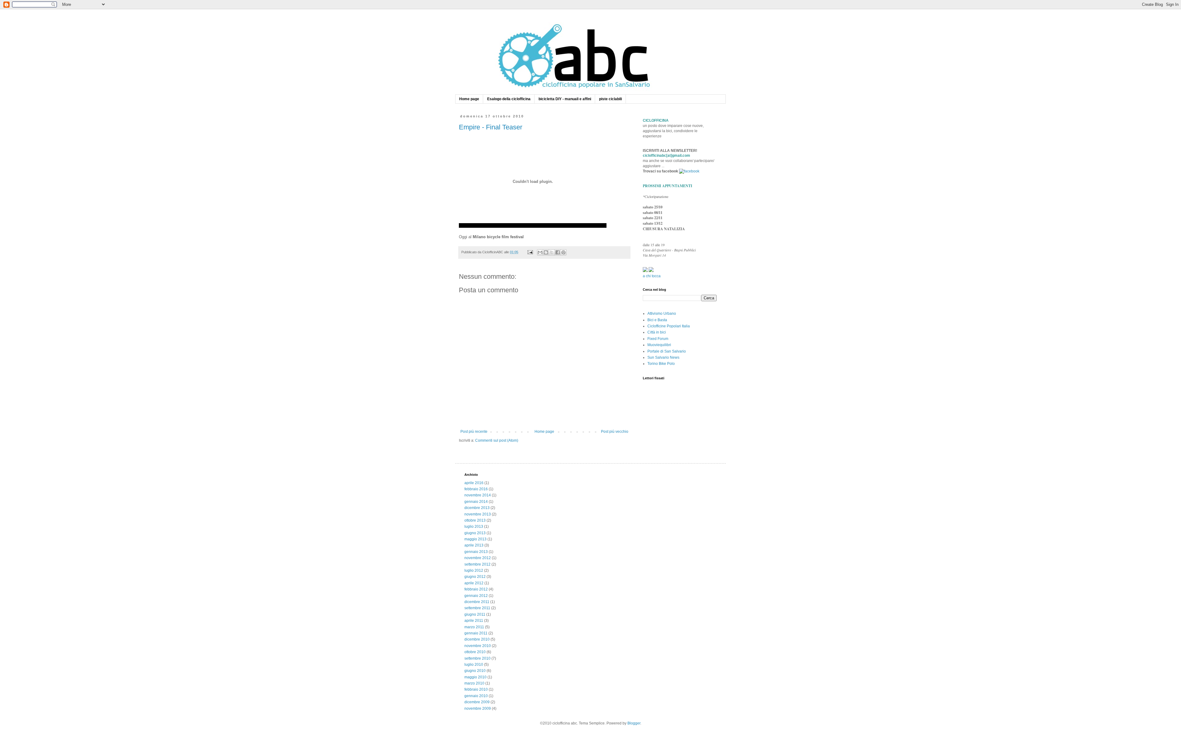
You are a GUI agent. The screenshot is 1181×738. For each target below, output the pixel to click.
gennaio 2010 (476, 696)
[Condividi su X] (552, 252)
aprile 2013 (473, 545)
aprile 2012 (473, 583)
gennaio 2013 (476, 552)
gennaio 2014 (476, 501)
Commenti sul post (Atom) (496, 440)
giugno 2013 (475, 533)
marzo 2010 (474, 683)
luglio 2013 (473, 526)
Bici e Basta (657, 320)
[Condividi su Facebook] (558, 252)
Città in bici (656, 332)
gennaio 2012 (476, 596)
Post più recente (473, 431)
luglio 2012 (473, 570)
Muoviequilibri (659, 345)
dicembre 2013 (477, 508)
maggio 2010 (475, 677)
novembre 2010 (477, 646)
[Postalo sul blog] (546, 252)
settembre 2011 (477, 608)
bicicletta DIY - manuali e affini (565, 99)
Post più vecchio (614, 431)
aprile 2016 (473, 483)
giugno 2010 (475, 671)
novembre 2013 (477, 514)
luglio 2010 (473, 664)
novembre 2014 (477, 495)
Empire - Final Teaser (490, 127)
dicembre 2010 (477, 639)
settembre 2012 (477, 564)
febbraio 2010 (476, 689)
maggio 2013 (475, 539)
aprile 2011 (473, 620)
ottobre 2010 (475, 652)
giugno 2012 (475, 576)
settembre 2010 (477, 658)
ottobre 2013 (475, 520)
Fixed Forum (657, 339)
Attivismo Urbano (661, 313)
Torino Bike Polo (661, 363)
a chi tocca (652, 276)
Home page (469, 99)
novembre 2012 (477, 558)
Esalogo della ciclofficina (509, 99)
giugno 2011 (474, 614)
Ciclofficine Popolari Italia (668, 326)
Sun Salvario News (663, 357)
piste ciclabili (610, 99)
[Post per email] (530, 252)
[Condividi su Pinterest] (563, 252)
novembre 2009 (477, 708)
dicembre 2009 (477, 702)
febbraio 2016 (476, 489)
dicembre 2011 (476, 602)
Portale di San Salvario (666, 351)
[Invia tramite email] (540, 252)
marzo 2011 (474, 627)
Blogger (633, 723)
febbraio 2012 (476, 589)
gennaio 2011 (475, 633)
